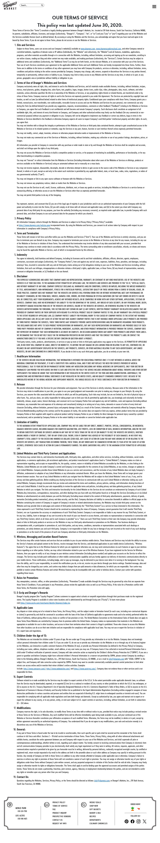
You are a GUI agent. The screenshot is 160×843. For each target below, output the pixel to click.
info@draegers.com (116, 658)
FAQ (54, 809)
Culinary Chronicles (99, 823)
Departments (95, 820)
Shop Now (94, 806)
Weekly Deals (95, 802)
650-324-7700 (22, 811)
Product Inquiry (60, 813)
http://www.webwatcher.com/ (58, 668)
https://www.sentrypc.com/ (85, 668)
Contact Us (58, 820)
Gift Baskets (95, 809)
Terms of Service (60, 806)
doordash (138, 809)
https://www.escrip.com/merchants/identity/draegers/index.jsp (45, 603)
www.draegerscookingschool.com (108, 48)
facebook (132, 821)
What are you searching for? (32, 3)
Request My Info (60, 823)
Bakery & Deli (95, 813)
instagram (138, 821)
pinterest (126, 821)
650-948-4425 (22, 818)
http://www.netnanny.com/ (34, 668)
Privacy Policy (59, 802)
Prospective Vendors (62, 816)
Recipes (93, 816)
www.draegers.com (88, 48)
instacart (132, 809)
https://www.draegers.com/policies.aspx (34, 225)
